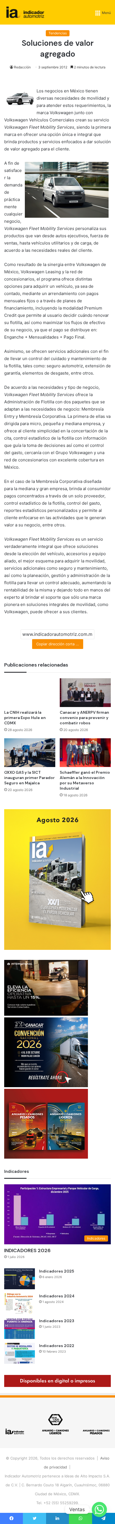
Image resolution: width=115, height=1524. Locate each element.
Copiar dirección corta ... (57, 644)
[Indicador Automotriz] (25, 12)
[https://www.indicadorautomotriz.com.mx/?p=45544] (57, 948)
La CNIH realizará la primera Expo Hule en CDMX (25, 717)
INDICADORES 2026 (27, 1250)
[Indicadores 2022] (19, 1353)
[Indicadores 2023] (19, 1328)
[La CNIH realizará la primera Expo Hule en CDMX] (29, 692)
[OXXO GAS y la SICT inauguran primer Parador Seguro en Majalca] (29, 752)
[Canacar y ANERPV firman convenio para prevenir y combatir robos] (85, 692)
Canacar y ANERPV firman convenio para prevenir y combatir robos (84, 717)
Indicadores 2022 (56, 1345)
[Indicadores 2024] (19, 1303)
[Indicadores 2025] (19, 1278)
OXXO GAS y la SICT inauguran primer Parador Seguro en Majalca (29, 777)
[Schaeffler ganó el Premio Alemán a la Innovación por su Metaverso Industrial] (85, 752)
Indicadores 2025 (56, 1271)
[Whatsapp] (99, 1509)
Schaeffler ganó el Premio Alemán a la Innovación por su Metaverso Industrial (85, 780)
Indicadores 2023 (56, 1320)
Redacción (22, 67)
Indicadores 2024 (57, 1295)
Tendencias (58, 33)
